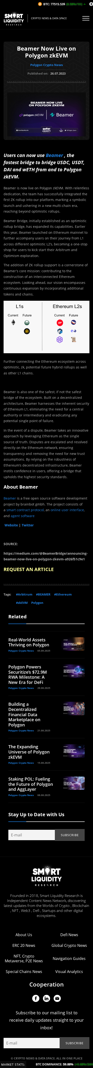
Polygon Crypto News (46, 65)
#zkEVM (22, 603)
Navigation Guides (69, 958)
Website (11, 525)
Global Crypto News (69, 945)
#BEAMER (43, 594)
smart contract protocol (25, 510)
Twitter (28, 525)
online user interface (67, 510)
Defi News (69, 934)
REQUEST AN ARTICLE (29, 569)
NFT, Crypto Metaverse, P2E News (24, 958)
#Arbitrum (24, 594)
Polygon (37, 603)
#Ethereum (63, 594)
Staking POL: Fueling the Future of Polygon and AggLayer (30, 784)
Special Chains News (24, 971)
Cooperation (46, 984)
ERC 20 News (23, 945)
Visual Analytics (69, 971)
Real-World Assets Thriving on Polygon (28, 642)
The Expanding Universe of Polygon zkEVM (29, 752)
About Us (24, 934)
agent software (23, 516)
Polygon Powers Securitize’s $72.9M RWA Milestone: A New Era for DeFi (27, 674)
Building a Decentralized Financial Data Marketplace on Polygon (24, 714)
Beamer (54, 155)
